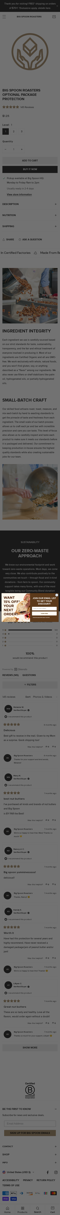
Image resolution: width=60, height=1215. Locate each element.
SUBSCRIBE (44, 613)
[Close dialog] (56, 595)
